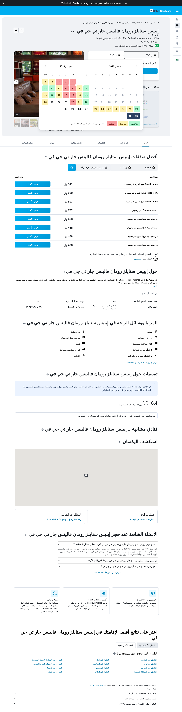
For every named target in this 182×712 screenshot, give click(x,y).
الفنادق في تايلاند (55, 671)
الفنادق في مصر (102, 667)
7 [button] (102, 88)
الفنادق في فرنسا (54, 667)
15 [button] (95, 95)
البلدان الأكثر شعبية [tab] (147, 645)
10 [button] (130, 95)
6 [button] (109, 88)
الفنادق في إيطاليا (102, 671)
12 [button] (116, 95)
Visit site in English (70, 3)
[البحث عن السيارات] (177, 31)
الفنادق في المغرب (149, 659)
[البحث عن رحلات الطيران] (177, 19)
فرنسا (141, 22)
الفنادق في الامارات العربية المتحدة (47, 663)
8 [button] (95, 88)
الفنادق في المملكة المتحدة (145, 671)
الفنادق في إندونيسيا (101, 663)
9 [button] (136, 95)
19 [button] (116, 102)
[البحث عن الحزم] (177, 37)
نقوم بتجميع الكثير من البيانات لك (140, 698)
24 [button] (130, 109)
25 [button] (123, 109)
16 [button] (136, 102)
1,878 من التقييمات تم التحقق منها (131, 45)
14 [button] (102, 95)
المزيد (155, 285)
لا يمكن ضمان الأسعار (97, 685)
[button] (3, 3)
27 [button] (109, 109)
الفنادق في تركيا (150, 663)
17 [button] (130, 102)
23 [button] (136, 109)
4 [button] (123, 88)
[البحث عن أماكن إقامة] (177, 25)
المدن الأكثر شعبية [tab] (125, 645)
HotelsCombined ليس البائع (142, 693)
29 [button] (95, 109)
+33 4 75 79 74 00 (149, 41)
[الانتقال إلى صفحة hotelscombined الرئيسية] (161, 10)
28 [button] (102, 109)
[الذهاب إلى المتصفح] (177, 43)
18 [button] (123, 102)
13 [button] (109, 95)
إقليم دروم (125, 22)
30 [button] (136, 115)
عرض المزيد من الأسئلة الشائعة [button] (107, 572)
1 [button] (95, 81)
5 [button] (116, 88)
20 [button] (109, 102)
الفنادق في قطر (102, 659)
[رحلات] (177, 51)
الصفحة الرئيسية (153, 22)
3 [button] (130, 88)
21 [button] (102, 102)
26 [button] (116, 109)
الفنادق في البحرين (149, 667)
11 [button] (123, 95)
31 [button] (130, 115)
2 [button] (136, 88)
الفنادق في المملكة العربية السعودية (47, 659)
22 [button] (95, 102)
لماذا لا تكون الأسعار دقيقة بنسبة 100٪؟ (137, 703)
